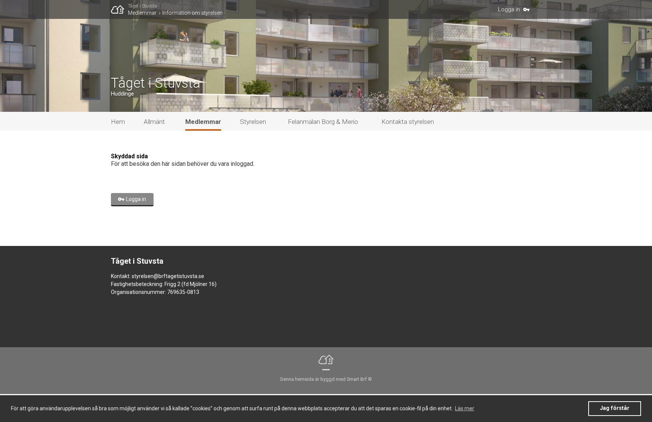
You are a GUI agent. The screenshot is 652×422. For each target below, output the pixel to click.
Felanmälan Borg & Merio (323, 121)
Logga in (509, 9)
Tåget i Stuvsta (142, 6)
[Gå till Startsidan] (119, 9)
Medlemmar (142, 13)
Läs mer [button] (464, 408)
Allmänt (154, 121)
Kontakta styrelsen (407, 121)
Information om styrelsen (192, 13)
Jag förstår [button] (614, 408)
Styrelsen (253, 121)
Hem (118, 121)
